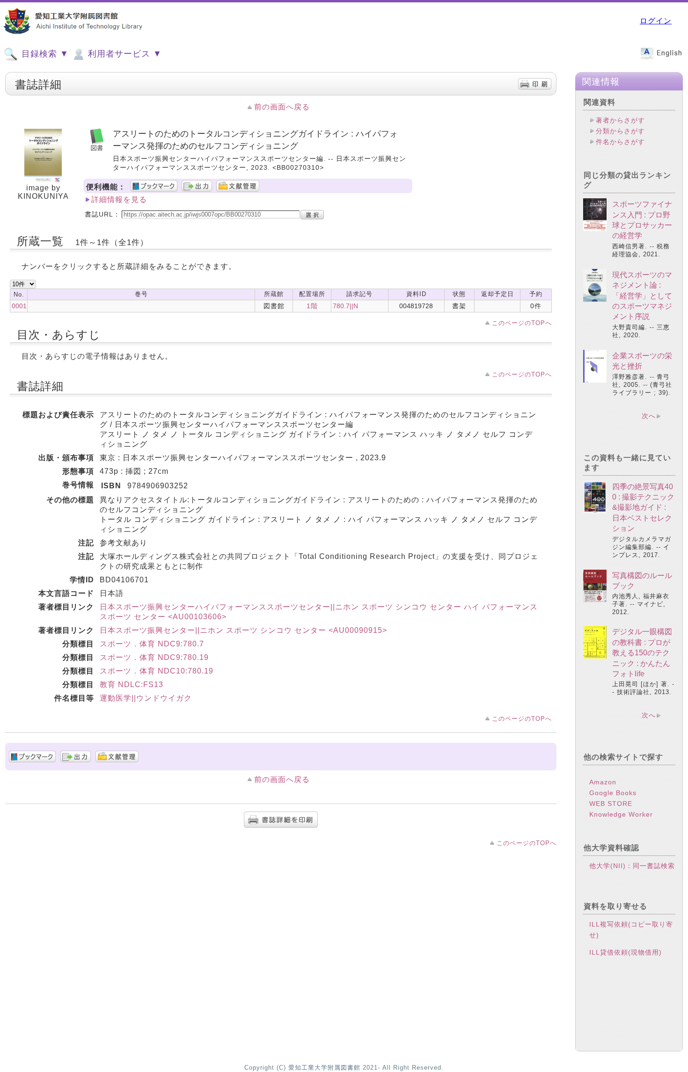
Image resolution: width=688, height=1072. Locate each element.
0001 (19, 306)
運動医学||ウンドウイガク (146, 698)
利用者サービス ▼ (123, 53)
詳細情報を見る (119, 199)
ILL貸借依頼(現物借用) (625, 952)
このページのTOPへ (522, 322)
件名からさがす (620, 141)
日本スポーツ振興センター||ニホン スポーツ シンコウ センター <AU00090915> (243, 630)
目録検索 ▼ (44, 53)
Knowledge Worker (621, 814)
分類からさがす (620, 131)
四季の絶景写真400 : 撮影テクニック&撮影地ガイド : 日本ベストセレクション (643, 508)
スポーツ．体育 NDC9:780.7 (152, 644)
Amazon (602, 782)
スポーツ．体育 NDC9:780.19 (154, 657)
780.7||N (345, 306)
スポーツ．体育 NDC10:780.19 (156, 671)
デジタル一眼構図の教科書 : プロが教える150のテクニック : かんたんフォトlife (642, 653)
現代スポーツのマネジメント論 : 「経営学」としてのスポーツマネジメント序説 (642, 296)
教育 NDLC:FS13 (131, 684)
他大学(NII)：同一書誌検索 (632, 865)
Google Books (613, 793)
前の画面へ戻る (282, 107)
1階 (312, 306)
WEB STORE (610, 803)
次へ (649, 416)
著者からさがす (620, 120)
